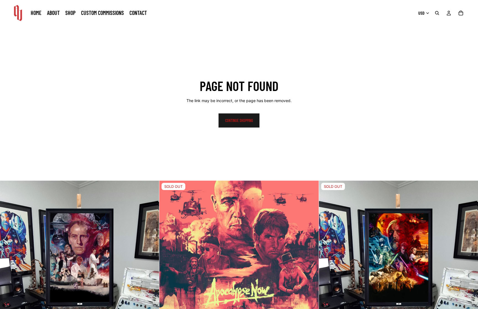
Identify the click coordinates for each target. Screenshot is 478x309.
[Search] (437, 13)
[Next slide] (310, 260)
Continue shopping (239, 120)
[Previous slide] (167, 260)
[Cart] (461, 13)
